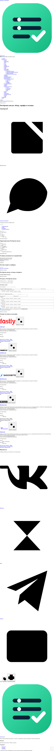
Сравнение (4, 97)
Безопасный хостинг (8, 76)
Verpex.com (2, 431)
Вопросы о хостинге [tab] (7, 274)
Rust (7, 90)
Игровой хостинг (7, 86)
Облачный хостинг (7, 94)
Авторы (3, 747)
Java (5, 63)
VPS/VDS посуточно (10, 71)
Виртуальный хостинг (8, 78)
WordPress (8, 82)
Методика (4, 746)
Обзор (3, 227)
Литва (5, 92)
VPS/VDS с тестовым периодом (12, 72)
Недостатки (16, 296)
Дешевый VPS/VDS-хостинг (11, 74)
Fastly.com (2, 326)
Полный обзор (10, 340)
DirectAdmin (6, 61)
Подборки (4, 228)
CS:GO (7, 87)
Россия (5, 95)
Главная (3, 58)
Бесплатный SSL (7, 77)
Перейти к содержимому (4, 0)
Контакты (4, 748)
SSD (5, 68)
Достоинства (2, 296)
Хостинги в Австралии (4, 268)
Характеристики (5, 226)
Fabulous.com (3, 352)
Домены (5, 84)
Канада (5, 91)
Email (5, 62)
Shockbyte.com (3, 378)
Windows (7, 81)
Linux (5, 64)
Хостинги (4, 59)
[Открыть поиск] (0, 100)
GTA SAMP (8, 88)
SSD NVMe (6, 69)
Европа (5, 85)
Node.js (5, 65)
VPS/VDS (6, 70)
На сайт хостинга (3, 340)
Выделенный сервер (8, 83)
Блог (3, 98)
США (5, 96)
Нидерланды (6, 93)
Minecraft (8, 89)
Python (5, 67)
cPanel (5, 60)
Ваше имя (5, 288)
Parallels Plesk (6, 66)
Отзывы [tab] (1, 274)
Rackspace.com (3, 404)
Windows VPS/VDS (9, 73)
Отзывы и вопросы (5, 229)
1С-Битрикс (8, 79)
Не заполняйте (2, 286)
